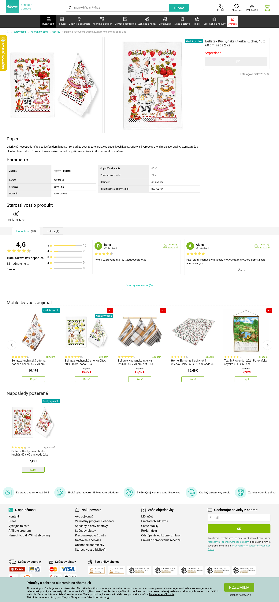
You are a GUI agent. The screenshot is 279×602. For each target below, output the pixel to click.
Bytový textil (19, 31)
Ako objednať (84, 516)
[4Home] (9, 32)
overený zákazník (173, 246)
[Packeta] (17, 569)
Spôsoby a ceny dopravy (91, 525)
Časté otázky (149, 525)
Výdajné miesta (19, 525)
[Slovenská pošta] (34, 569)
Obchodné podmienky (89, 544)
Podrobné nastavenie (239, 594)
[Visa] (68, 569)
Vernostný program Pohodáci (94, 521)
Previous (11, 345)
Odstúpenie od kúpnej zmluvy (161, 535)
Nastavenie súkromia (161, 594)
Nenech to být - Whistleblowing (29, 535)
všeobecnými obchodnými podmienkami (229, 542)
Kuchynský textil (39, 31)
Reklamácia (149, 530)
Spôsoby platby (85, 530)
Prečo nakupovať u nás (90, 535)
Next (267, 345)
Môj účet (147, 516)
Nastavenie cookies (88, 540)
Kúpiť (236, 61)
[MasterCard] (53, 569)
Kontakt (14, 516)
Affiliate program (20, 530)
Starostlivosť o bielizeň (90, 549)
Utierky (56, 31)
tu (108, 597)
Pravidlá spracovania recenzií (160, 540)
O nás (12, 521)
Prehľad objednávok (154, 521)
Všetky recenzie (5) (139, 285)
